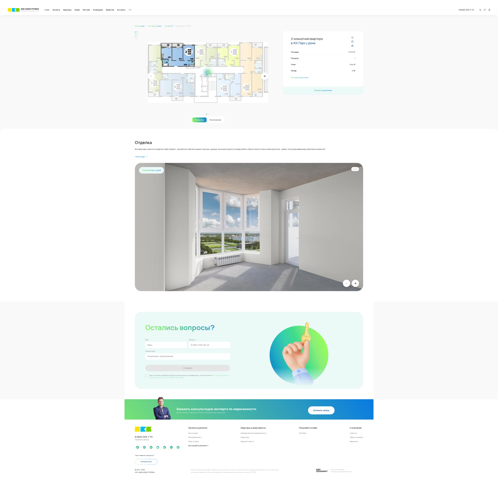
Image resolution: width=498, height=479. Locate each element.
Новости (353, 433)
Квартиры (67, 10)
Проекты (56, 10)
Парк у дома (193, 441)
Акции (77, 10)
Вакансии (110, 10)
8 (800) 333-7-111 (466, 10)
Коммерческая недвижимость (253, 433)
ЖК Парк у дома (155, 26)
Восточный (193, 433)
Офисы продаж (356, 437)
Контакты (121, 10)
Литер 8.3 (168, 26)
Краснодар (140, 26)
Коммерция (98, 10)
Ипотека (86, 10)
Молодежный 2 (194, 437)
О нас (47, 10)
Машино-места (247, 441)
